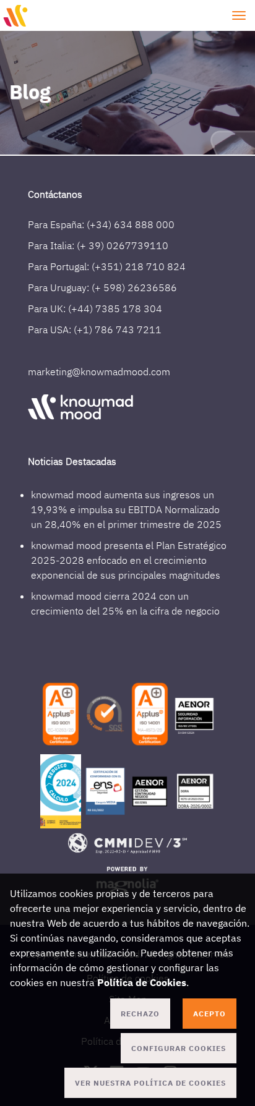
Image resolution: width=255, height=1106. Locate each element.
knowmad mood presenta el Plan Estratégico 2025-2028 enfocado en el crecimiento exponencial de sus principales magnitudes (129, 560)
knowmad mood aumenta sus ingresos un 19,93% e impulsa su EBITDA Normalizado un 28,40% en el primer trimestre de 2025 (126, 509)
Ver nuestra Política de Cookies (150, 1082)
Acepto (209, 1013)
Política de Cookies (141, 982)
